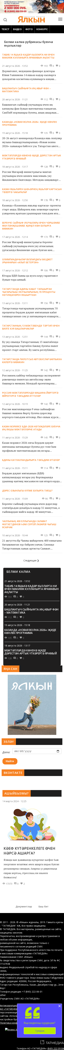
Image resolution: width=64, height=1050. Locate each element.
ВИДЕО (17, 29)
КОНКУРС (42, 29)
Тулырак (39, 1030)
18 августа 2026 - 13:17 (17, 645)
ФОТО (29, 29)
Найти (10, 761)
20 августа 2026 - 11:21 (17, 604)
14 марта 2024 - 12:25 (14, 801)
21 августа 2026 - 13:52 (17, 581)
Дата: (6, 752)
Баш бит (44, 906)
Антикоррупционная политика (17, 1005)
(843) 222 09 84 (55, 1048)
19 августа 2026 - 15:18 (17, 625)
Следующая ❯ (31, 560)
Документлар (24, 906)
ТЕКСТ (5, 29)
